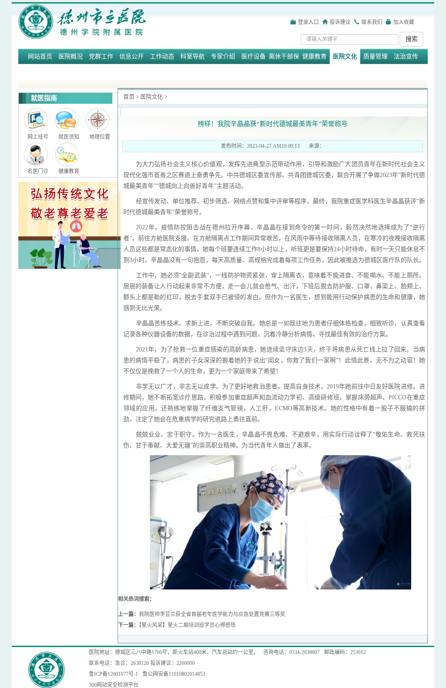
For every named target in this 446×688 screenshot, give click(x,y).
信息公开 (131, 56)
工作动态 (162, 56)
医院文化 (345, 56)
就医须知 (68, 137)
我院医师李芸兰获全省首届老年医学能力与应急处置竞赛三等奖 (212, 614)
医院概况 (70, 56)
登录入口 (308, 22)
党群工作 (101, 56)
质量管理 (375, 56)
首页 (129, 96)
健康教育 (314, 56)
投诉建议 (340, 22)
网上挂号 (37, 137)
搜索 (411, 39)
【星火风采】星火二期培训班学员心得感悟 (187, 625)
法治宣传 (406, 56)
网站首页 (40, 56)
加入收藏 (403, 22)
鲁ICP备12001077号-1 (113, 674)
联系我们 (372, 22)
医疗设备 (253, 56)
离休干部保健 (284, 64)
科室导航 (192, 56)
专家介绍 (223, 56)
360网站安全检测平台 (114, 685)
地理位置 (99, 137)
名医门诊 (37, 171)
